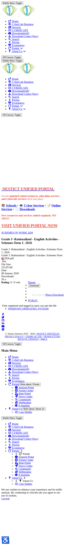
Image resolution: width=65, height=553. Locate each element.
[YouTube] (3, 326)
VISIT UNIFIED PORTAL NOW (29, 225)
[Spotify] (3, 329)
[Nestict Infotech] (18, 15)
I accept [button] (5, 498)
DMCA (43, 339)
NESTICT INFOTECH (48, 334)
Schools (11, 205)
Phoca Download (54, 294)
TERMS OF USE (33, 336)
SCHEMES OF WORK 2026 (17, 232)
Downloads (27, 209)
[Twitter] (3, 317)
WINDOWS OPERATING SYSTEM (28, 308)
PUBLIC (33, 300)
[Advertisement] (32, 150)
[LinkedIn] (3, 323)
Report (31, 282)
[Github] (3, 320)
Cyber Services (34, 205)
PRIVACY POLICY (14, 336)
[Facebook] (3, 314)
